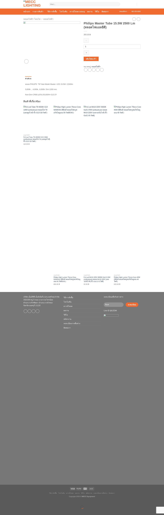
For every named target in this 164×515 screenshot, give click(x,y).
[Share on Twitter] (90, 70)
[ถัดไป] (9, 511)
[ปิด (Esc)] (2, 501)
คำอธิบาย (28, 78)
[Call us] (37, 311)
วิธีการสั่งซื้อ (52, 12)
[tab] (28, 78)
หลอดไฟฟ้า (48, 19)
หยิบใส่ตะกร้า (91, 59)
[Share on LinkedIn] (102, 70)
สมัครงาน (67, 319)
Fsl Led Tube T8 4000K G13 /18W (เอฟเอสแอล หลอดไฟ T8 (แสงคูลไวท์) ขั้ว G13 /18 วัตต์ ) (36, 139)
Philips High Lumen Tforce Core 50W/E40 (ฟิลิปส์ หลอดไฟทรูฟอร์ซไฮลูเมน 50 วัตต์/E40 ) (67, 279)
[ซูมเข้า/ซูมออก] (9, 501)
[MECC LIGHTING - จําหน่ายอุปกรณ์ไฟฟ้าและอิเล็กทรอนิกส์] (34, 4)
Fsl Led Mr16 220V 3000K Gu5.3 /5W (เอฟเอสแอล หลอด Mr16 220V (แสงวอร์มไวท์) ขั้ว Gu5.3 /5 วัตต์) (97, 279)
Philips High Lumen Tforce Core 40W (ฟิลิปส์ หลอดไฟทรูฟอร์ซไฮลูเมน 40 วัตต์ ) (127, 279)
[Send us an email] (33, 311)
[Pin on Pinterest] (98, 70)
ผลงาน (89, 12)
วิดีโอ (97, 12)
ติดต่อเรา (105, 12)
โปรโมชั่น (63, 12)
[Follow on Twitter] (29, 311)
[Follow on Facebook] (25, 311)
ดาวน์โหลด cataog (77, 12)
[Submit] (118, 4)
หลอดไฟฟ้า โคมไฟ (31, 19)
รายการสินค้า (38, 12)
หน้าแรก (26, 12)
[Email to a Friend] (94, 70)
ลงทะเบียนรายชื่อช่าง (72, 323)
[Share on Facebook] (86, 70)
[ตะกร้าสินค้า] (139, 4)
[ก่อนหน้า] (2, 511)
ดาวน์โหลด (68, 306)
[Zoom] (26, 61)
